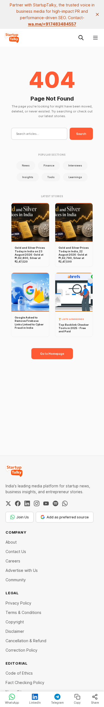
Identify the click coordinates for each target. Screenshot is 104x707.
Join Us (22, 517)
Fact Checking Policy (25, 682)
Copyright (15, 621)
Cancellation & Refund (26, 640)
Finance (49, 165)
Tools (51, 177)
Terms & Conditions (23, 612)
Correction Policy (21, 650)
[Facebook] (18, 503)
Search (81, 133)
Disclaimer (15, 631)
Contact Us (16, 551)
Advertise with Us (22, 570)
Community (16, 579)
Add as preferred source (68, 517)
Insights (27, 177)
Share (95, 702)
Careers (13, 561)
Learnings (75, 177)
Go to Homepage (52, 353)
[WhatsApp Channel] (65, 503)
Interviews (75, 165)
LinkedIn (35, 702)
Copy (77, 702)
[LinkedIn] (27, 503)
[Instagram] (36, 503)
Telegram (57, 702)
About (11, 542)
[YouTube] (46, 503)
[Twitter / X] (8, 503)
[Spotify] (55, 503)
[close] (97, 14)
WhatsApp (12, 702)
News (26, 165)
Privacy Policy (18, 603)
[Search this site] (81, 38)
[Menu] (95, 38)
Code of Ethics (19, 673)
